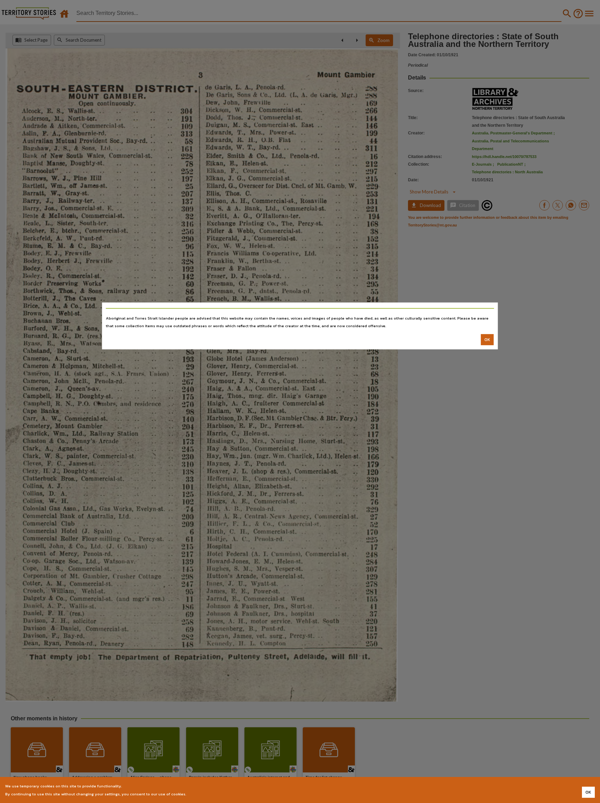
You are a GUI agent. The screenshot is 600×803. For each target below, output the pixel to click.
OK (487, 340)
